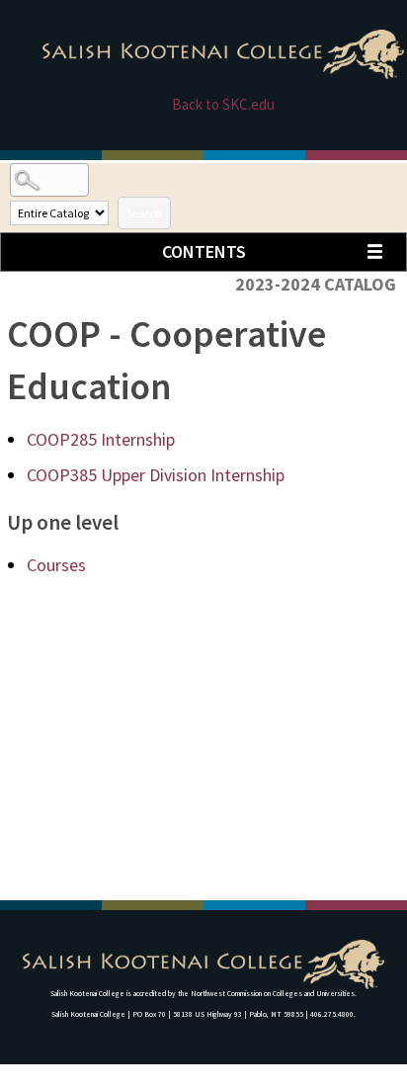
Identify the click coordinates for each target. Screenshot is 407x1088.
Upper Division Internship (156, 474)
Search (144, 213)
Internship (101, 439)
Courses (56, 564)
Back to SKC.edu (223, 104)
